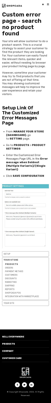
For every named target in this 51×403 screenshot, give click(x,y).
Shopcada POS (13, 293)
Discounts (11, 278)
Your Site (9, 303)
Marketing (11, 282)
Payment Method (14, 271)
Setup (7, 254)
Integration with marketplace (22, 296)
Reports (10, 289)
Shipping (10, 286)
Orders (9, 268)
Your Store (11, 260)
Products (11, 264)
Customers (11, 275)
